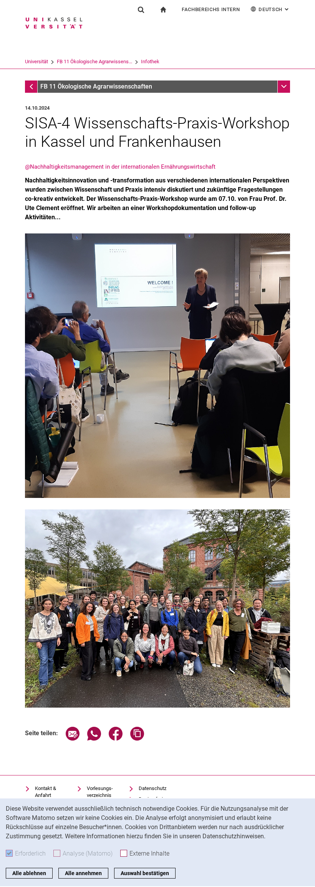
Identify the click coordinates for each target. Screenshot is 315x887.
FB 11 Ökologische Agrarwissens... (94, 61)
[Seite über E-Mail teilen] (73, 738)
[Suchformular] (141, 9)
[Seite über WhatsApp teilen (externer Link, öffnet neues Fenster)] (94, 738)
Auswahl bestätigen (145, 873)
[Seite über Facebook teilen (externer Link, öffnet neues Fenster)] (116, 738)
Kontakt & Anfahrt (45, 791)
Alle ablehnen (29, 873)
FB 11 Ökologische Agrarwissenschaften (96, 86)
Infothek (150, 61)
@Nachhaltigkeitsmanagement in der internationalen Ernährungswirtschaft (120, 166)
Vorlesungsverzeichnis (100, 791)
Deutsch (274, 9)
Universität (36, 61)
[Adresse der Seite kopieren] (137, 738)
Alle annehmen (83, 873)
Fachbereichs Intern (211, 9)
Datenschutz (152, 788)
